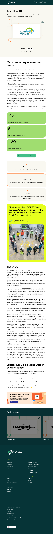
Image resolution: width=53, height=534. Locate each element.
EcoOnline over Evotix (33, 472)
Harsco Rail (11, 440)
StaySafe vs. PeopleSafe (33, 464)
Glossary (9, 491)
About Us (30, 478)
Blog (8, 480)
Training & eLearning (11, 468)
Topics (8, 485)
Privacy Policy (10, 509)
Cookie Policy (10, 511)
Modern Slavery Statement (13, 519)
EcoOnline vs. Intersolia (33, 466)
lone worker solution (28, 339)
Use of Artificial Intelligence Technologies (16, 517)
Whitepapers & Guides (12, 482)
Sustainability (10, 466)
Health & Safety (10, 462)
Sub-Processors (10, 513)
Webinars (9, 489)
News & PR (30, 482)
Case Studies (10, 487)
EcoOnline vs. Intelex (32, 462)
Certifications (10, 515)
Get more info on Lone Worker (25, 155)
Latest (8, 478)
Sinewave (46, 440)
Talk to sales (38, 2)
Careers (29, 485)
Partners (29, 480)
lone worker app (26, 288)
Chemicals (9, 464)
